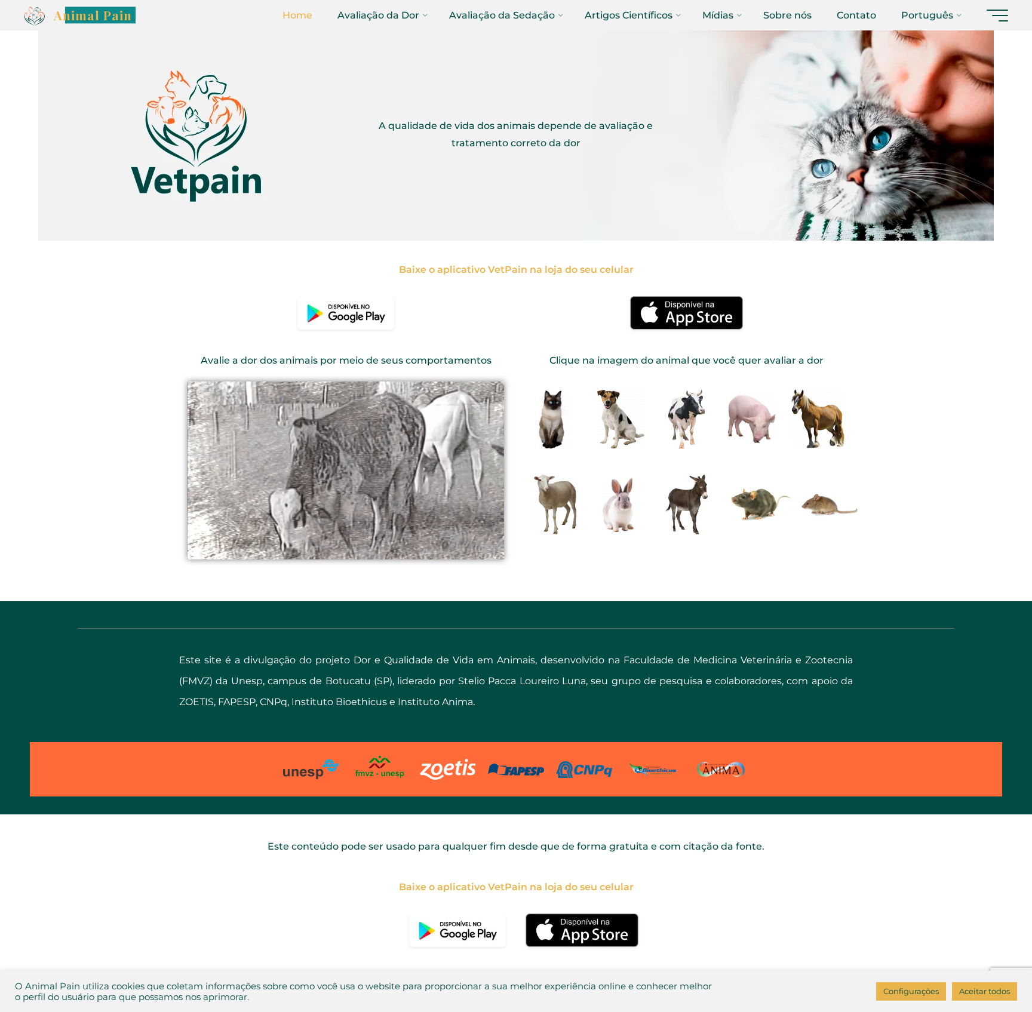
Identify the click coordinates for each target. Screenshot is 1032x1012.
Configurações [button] (911, 991)
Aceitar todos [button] (984, 991)
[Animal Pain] (34, 15)
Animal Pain (93, 15)
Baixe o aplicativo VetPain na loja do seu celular (516, 269)
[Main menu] (997, 15)
